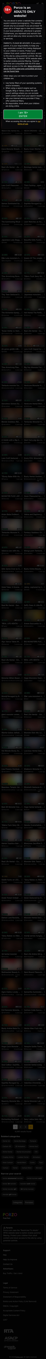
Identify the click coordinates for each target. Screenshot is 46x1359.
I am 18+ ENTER (23, 114)
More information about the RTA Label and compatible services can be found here (23, 68)
